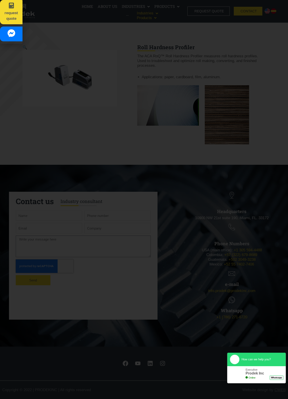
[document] (144, 199)
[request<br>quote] (11, 5)
